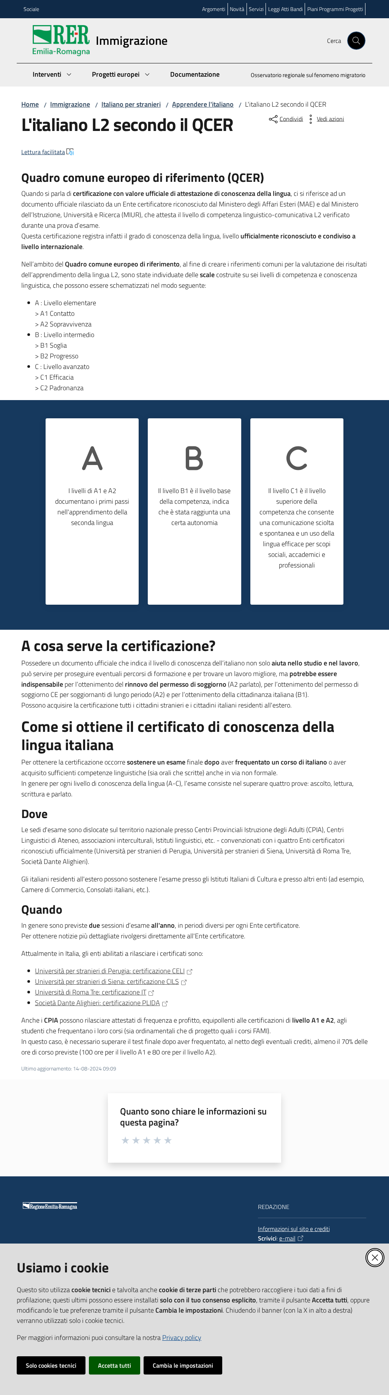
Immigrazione (70, 104)
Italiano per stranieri (131, 104)
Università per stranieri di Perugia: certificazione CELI (110, 971)
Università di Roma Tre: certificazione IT (90, 992)
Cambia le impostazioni (183, 1365)
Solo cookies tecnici (51, 1365)
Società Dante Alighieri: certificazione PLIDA (97, 1003)
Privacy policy (181, 1337)
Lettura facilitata (43, 151)
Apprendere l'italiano (203, 104)
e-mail (287, 1238)
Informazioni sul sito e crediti (294, 1228)
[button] (356, 41)
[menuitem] (303, 76)
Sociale (31, 9)
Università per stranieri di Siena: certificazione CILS (107, 981)
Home (30, 104)
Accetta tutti (114, 1365)
